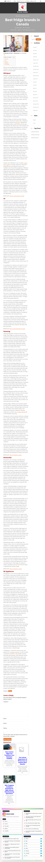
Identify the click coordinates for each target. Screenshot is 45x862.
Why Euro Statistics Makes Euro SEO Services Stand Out (33, 820)
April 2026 (35, 56)
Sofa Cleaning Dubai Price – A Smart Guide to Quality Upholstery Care (12, 854)
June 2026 (35, 50)
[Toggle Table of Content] (13, 57)
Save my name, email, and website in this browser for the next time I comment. (15, 735)
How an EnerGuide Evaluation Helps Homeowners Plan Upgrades (12, 851)
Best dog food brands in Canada (17, 196)
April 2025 (35, 91)
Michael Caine (17, 53)
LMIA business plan (35, 134)
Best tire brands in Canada (16, 568)
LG (5, 60)
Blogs (32, 1)
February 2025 (35, 97)
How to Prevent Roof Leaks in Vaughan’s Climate (12, 838)
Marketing (27, 850)
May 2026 (35, 53)
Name (5, 718)
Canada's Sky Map (35, 131)
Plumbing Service (35, 137)
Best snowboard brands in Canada (17, 328)
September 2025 (36, 75)
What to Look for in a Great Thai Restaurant (32, 828)
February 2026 (35, 59)
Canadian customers (14, 652)
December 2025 (36, 66)
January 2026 (35, 63)
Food (26, 855)
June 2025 (35, 85)
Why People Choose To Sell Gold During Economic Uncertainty (33, 826)
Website (5, 728)
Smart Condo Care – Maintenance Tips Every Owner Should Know (12, 844)
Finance (28, 1)
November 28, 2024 (8, 53)
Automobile (27, 853)
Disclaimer (6, 828)
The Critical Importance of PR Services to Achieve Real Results (22, 761)
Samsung (6, 61)
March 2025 (35, 94)
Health (27, 848)
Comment (6, 701)
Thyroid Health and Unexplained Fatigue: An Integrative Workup (34, 814)
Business (23, 1)
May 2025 (35, 88)
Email (5, 723)
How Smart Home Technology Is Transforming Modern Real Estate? (33, 831)
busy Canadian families (20, 412)
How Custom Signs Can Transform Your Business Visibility (9, 755)
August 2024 (35, 110)
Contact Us (19, 1)
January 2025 (35, 100)
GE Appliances (7, 64)
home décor (17, 122)
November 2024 (36, 107)
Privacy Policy (7, 826)
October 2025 (35, 72)
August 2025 (35, 78)
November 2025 (36, 69)
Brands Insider (22, 12)
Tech (35, 1)
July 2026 (35, 47)
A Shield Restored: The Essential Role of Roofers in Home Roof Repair (12, 848)
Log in (34, 123)
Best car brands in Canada (16, 455)
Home (15, 1)
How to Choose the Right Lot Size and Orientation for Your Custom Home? (12, 857)
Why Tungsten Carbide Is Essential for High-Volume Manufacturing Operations (9, 789)
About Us (6, 821)
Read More (9, 746)
